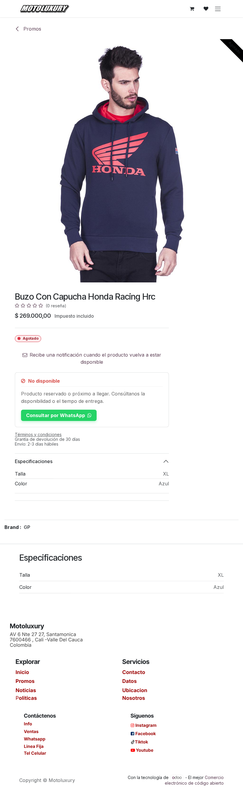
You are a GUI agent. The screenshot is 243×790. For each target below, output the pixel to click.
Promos (31, 29)
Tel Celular (35, 753)
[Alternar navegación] (218, 8)
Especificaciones (33, 461)
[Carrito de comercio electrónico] (192, 9)
